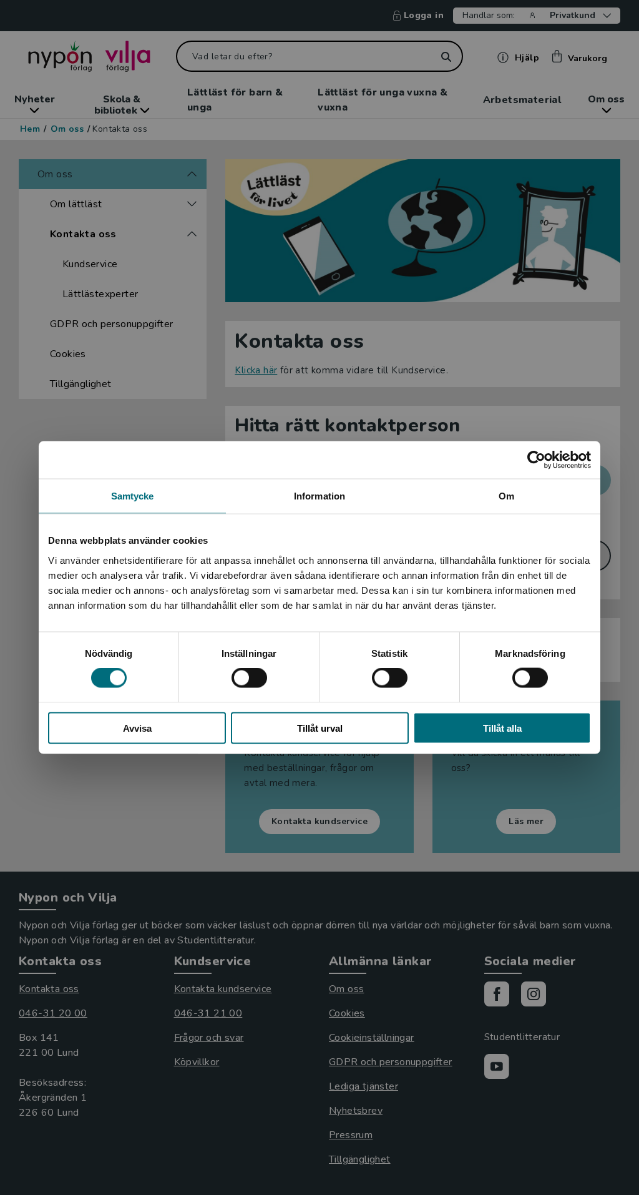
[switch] (249, 678)
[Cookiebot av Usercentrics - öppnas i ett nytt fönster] (536, 460)
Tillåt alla (502, 727)
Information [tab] (319, 496)
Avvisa (137, 727)
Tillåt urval (320, 727)
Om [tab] (506, 496)
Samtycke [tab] (132, 496)
